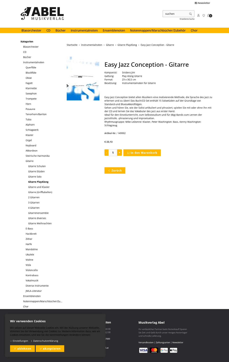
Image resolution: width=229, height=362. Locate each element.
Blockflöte (31, 72)
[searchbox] (175, 13)
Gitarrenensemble (38, 213)
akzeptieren (52, 348)
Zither (29, 238)
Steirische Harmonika (38, 155)
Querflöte (31, 67)
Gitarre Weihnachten (40, 223)
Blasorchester (31, 30)
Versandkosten (146, 342)
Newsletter (203, 3)
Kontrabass (32, 275)
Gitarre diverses (37, 218)
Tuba (28, 119)
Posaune (30, 109)
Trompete (31, 98)
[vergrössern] (83, 79)
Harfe (29, 244)
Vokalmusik (32, 280)
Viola (28, 264)
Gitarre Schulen (37, 166)
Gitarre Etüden (36, 171)
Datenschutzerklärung (45, 340)
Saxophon (31, 93)
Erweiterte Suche (187, 19)
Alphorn (30, 124)
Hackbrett (31, 233)
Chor (194, 30)
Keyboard (31, 145)
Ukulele (30, 254)
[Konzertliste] (204, 15)
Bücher (60, 30)
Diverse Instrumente (37, 285)
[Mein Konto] (198, 15)
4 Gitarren (34, 207)
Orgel (29, 140)
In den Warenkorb (144, 153)
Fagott (29, 83)
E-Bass (29, 228)
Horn (28, 103)
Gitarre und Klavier (39, 187)
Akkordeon (32, 150)
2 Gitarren (34, 197)
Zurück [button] (116, 170)
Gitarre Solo (34, 176)
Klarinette (31, 88)
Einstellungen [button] (20, 340)
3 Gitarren (34, 202)
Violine (29, 259)
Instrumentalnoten (84, 30)
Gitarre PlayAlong (38, 181)
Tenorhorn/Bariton (36, 114)
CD (48, 30)
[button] (208, 15)
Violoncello (32, 270)
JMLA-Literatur (34, 290)
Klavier (29, 135)
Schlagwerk (32, 129)
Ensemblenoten (114, 30)
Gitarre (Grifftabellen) (40, 192)
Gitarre (30, 161)
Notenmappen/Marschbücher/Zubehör (158, 30)
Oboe (29, 77)
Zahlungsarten (163, 342)
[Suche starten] (190, 13)
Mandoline (32, 249)
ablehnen (24, 348)
